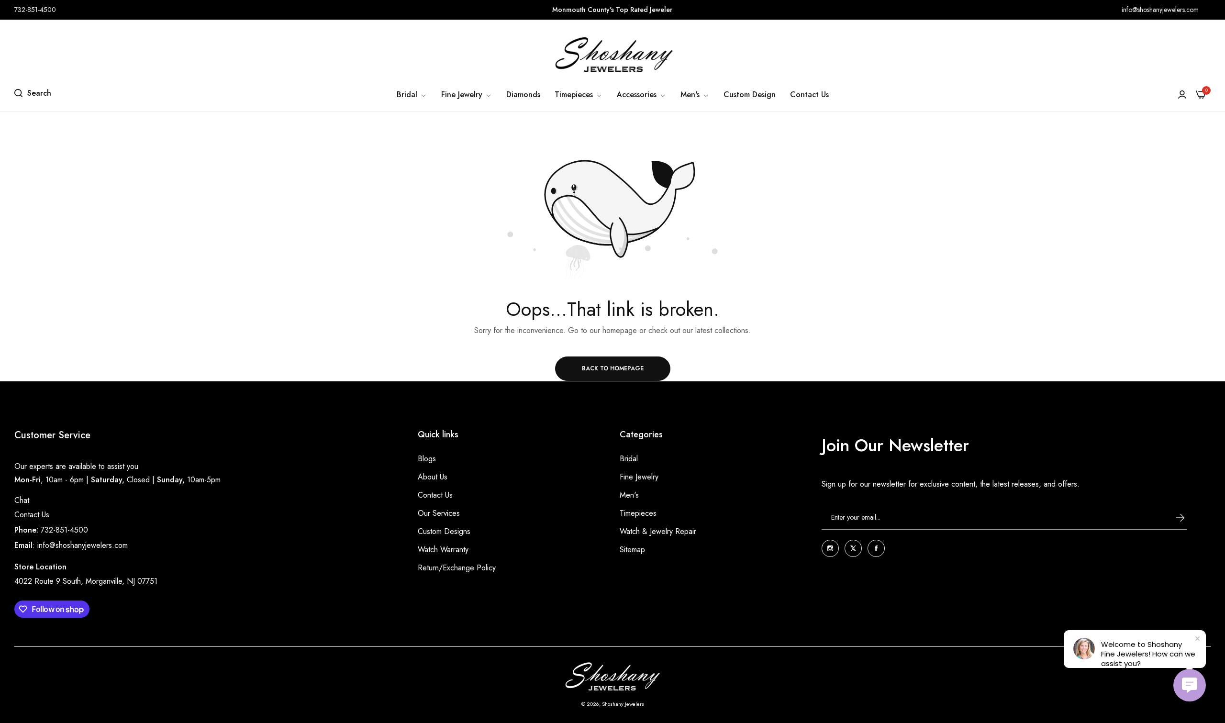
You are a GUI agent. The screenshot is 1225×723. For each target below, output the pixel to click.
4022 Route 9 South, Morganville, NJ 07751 (85, 581)
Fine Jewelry (639, 476)
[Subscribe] (1171, 518)
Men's (629, 495)
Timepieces (638, 513)
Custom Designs (444, 531)
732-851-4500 (64, 529)
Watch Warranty (443, 549)
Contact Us (31, 514)
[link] (412, 94)
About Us (432, 476)
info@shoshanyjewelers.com (82, 545)
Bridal (629, 458)
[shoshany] (612, 55)
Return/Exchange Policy (457, 567)
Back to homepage (613, 368)
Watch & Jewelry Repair (658, 531)
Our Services (439, 513)
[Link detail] (830, 548)
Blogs (427, 458)
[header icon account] (1182, 94)
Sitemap (632, 549)
